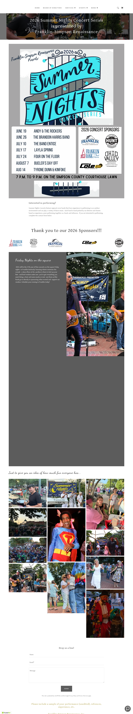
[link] (122, 8)
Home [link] (37, 8)
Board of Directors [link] (52, 8)
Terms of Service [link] (83, 696)
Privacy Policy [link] (72, 696)
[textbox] (66, 654)
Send (66, 689)
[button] (70, 8)
